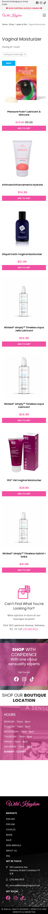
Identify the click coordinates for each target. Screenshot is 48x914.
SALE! (8, 840)
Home (4, 24)
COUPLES (10, 829)
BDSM (9, 834)
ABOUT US (11, 850)
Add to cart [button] (24, 128)
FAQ (8, 855)
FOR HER (10, 819)
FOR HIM (10, 824)
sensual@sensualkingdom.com (24, 885)
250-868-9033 (30, 629)
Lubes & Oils (21, 24)
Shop (11, 24)
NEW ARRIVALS (13, 845)
